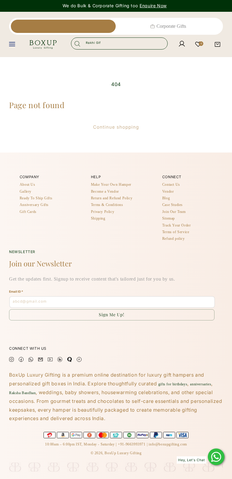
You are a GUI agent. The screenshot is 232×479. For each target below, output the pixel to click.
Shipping (98, 218)
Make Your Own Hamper (111, 184)
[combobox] (119, 43)
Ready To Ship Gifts (36, 198)
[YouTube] (50, 360)
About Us (27, 184)
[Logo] (42, 44)
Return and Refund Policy (111, 198)
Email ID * (16, 291)
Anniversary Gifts (34, 205)
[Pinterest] (79, 360)
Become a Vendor (105, 191)
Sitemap (168, 218)
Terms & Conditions (107, 205)
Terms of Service (175, 232)
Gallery (25, 191)
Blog (166, 198)
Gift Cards (28, 212)
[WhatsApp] (216, 456)
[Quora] (69, 360)
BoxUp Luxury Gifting (123, 453)
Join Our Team (174, 212)
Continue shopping (116, 127)
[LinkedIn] (59, 360)
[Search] (77, 43)
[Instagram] (11, 360)
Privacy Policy (102, 212)
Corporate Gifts (171, 26)
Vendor (168, 191)
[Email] (40, 360)
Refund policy (173, 238)
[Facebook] (21, 360)
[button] (217, 44)
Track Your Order (176, 225)
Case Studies (172, 205)
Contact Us (171, 184)
